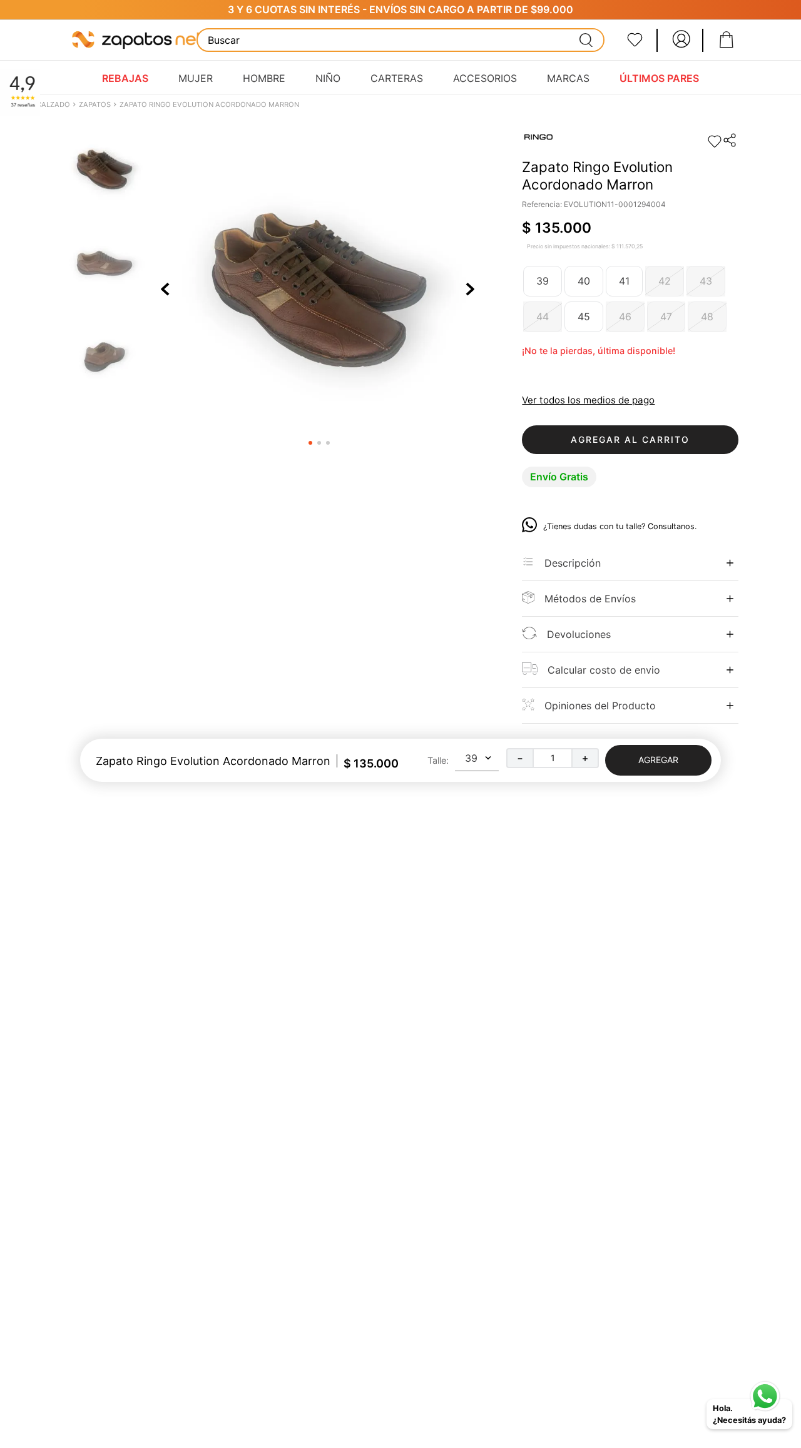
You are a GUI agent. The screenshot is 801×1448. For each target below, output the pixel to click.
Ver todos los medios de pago (588, 400)
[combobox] (400, 40)
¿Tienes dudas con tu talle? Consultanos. (620, 526)
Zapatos (95, 104)
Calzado (53, 104)
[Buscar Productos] (586, 40)
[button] (730, 141)
